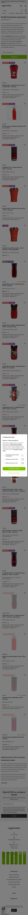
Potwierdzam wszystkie (14, 468)
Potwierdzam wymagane (14, 473)
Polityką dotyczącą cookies (16, 444)
